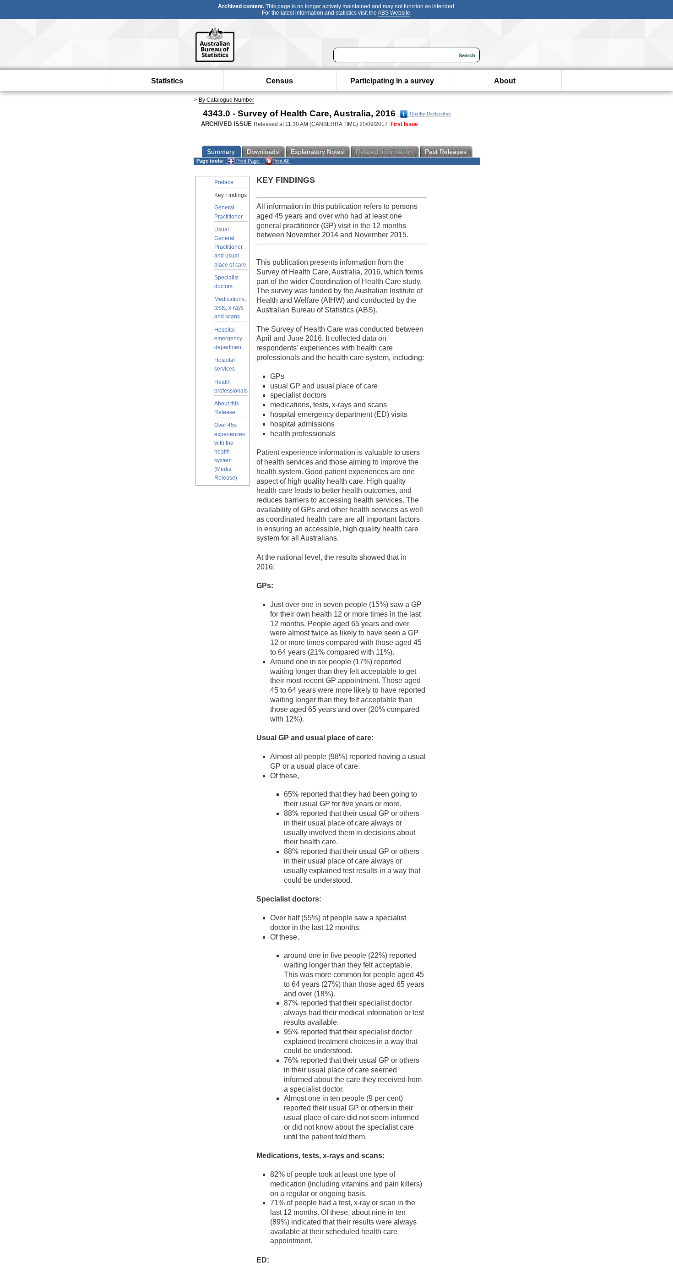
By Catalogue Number (226, 100)
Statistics (167, 81)
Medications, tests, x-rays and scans (230, 308)
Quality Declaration (430, 113)
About (505, 81)
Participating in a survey (392, 81)
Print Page (247, 161)
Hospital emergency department (228, 338)
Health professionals (231, 386)
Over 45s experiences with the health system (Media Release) (229, 451)
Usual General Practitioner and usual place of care (230, 247)
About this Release (226, 407)
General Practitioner (228, 211)
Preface (223, 182)
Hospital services (224, 364)
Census (279, 81)
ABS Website (394, 13)
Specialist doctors (226, 282)
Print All (280, 161)
